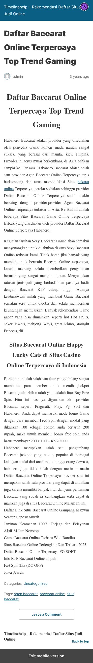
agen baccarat (26, 594)
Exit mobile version (46, 655)
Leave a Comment (46, 614)
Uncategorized (36, 583)
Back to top (80, 641)
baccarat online (52, 594)
